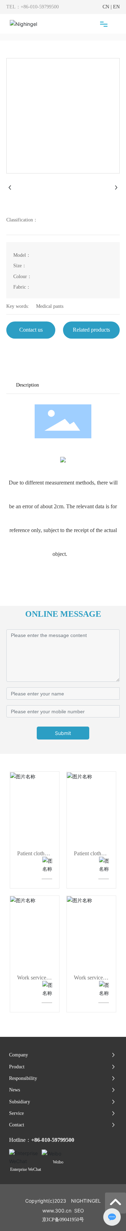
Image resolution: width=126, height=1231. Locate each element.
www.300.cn (56, 1211)
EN (116, 6)
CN (106, 6)
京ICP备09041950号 (63, 1219)
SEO (79, 1211)
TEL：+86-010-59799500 (32, 6)
